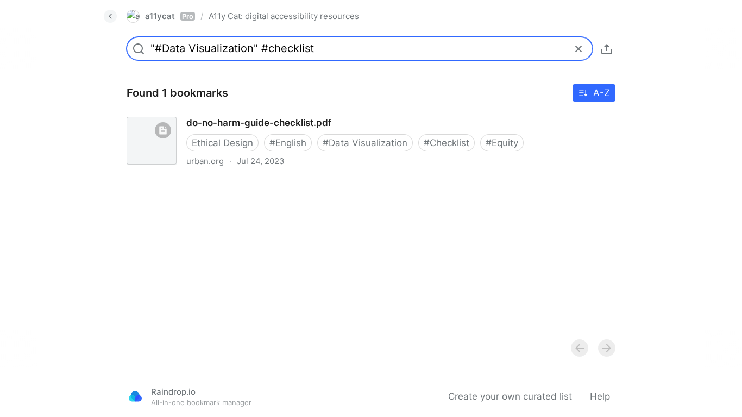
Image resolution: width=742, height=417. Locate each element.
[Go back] (110, 16)
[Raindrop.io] (135, 396)
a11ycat (169, 16)
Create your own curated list (510, 396)
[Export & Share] (606, 49)
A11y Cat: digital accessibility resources (284, 16)
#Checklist (446, 142)
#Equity (502, 142)
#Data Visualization (365, 142)
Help (600, 396)
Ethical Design (222, 142)
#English (287, 142)
